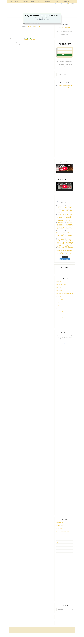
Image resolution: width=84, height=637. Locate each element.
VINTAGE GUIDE (48, 1)
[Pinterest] (69, 3)
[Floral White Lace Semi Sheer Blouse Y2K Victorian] (69, 209)
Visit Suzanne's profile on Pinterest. (64, 270)
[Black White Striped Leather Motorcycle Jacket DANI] (69, 226)
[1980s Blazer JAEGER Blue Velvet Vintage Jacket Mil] (60, 226)
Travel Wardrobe (59, 317)
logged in (17, 44)
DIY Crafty (58, 287)
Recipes (58, 308)
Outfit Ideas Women (60, 302)
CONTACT (33, 1)
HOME (10, 1)
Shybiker (58, 538)
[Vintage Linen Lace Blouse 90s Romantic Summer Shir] (60, 251)
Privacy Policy (25, 1)
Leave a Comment (37, 26)
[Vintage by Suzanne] (64, 87)
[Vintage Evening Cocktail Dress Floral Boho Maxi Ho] (69, 251)
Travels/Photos (59, 320)
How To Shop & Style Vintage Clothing (64, 293)
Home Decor (59, 290)
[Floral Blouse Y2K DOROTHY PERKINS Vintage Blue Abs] (60, 218)
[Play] (58, 172)
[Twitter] (74, 3)
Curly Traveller (59, 557)
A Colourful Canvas (60, 545)
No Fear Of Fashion (60, 554)
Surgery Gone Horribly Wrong (62, 314)
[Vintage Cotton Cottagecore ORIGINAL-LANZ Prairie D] (60, 242)
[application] (64, 168)
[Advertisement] (65, 363)
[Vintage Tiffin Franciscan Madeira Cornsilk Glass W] (69, 234)
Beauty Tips (58, 281)
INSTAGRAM (66, 1)
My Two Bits (59, 296)
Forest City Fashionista (61, 551)
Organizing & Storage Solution (62, 299)
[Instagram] (57, 3)
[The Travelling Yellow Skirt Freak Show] (64, 343)
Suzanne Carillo (42, 10)
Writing (58, 323)
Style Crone (58, 535)
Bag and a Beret (59, 522)
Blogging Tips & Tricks (61, 284)
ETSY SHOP (58, 1)
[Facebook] (63, 3)
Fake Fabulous (59, 560)
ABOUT (16, 1)
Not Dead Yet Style (60, 525)
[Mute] (69, 172)
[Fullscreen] (71, 172)
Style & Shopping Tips (61, 311)
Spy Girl (58, 542)
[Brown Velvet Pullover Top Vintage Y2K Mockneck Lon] (60, 209)
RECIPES (40, 1)
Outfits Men (58, 305)
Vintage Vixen (59, 548)
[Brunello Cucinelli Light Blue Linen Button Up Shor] (60, 234)
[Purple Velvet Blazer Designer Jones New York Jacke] (69, 218)
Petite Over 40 (59, 528)
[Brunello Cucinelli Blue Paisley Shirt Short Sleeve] (69, 242)
